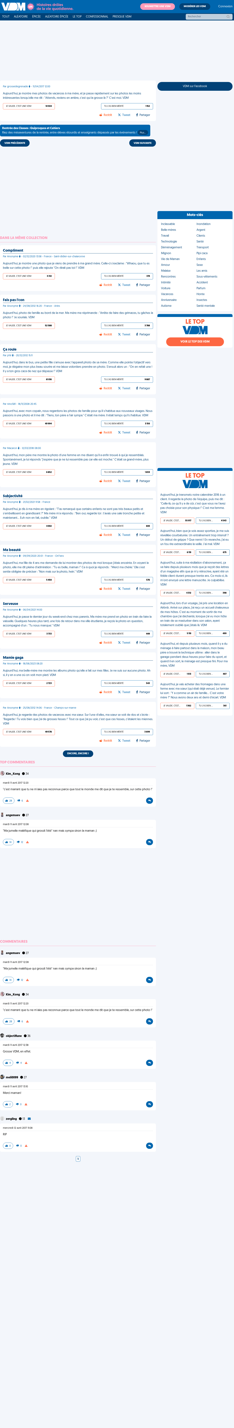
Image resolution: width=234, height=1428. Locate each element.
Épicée (36, 16)
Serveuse (10, 604)
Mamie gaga (13, 658)
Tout (6, 16)
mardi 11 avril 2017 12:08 (16, 824)
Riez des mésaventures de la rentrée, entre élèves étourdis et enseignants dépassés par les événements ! (74, 130)
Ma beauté (12, 550)
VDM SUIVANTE (143, 143)
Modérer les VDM (195, 6)
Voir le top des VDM (195, 341)
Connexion (225, 6)
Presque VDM (122, 16)
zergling (11, 1119)
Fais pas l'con (13, 300)
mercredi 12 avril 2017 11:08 (18, 1128)
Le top (77, 16)
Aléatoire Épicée (56, 16)
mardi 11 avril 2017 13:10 (15, 1086)
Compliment (13, 251)
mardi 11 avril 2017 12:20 (16, 783)
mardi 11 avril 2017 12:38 (16, 1045)
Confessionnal (97, 16)
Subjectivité (12, 496)
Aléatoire (21, 16)
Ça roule (9, 349)
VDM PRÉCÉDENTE (14, 143)
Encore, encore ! (78, 753)
